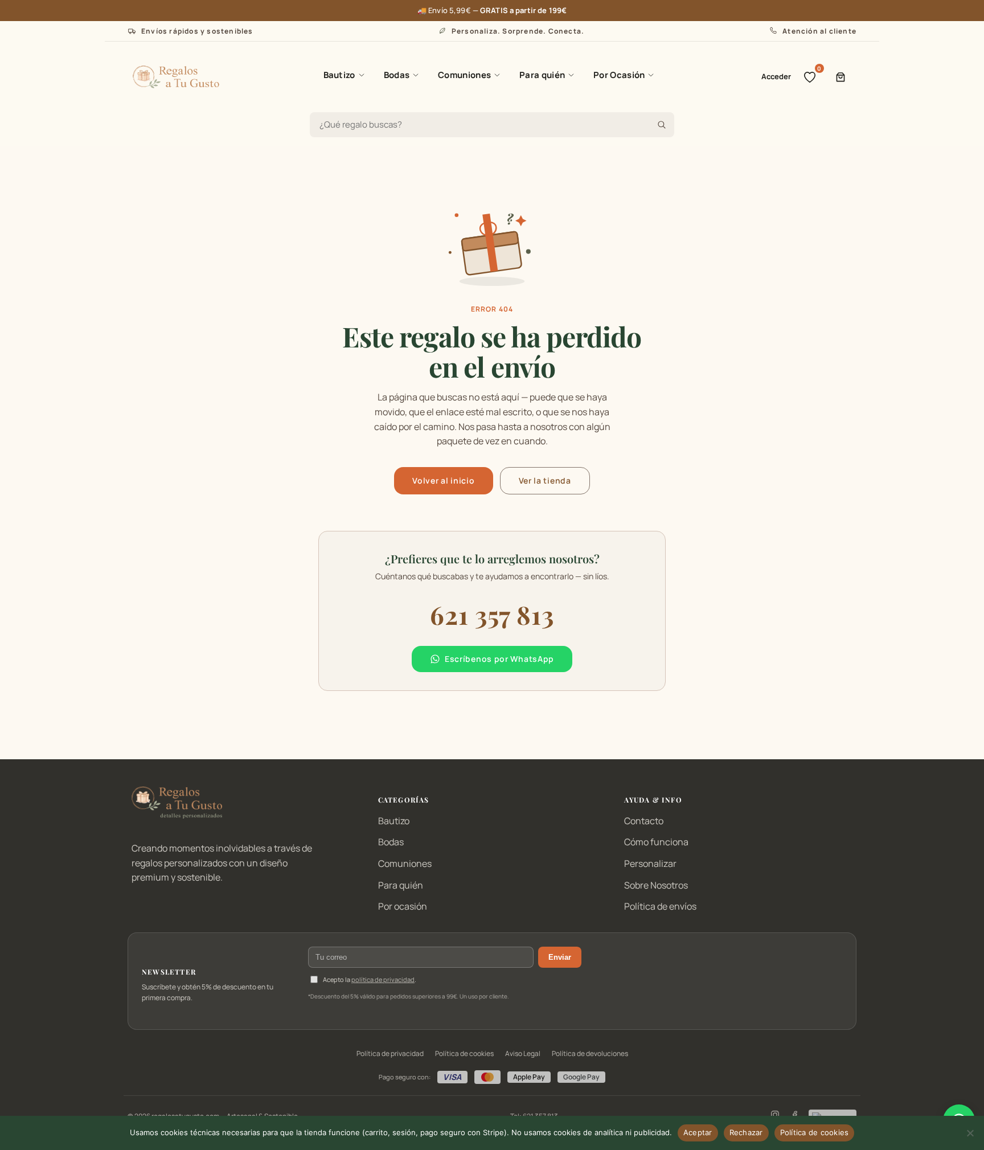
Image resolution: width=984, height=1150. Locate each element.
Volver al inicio (443, 480)
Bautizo (339, 75)
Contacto (643, 821)
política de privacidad (383, 979)
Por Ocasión (619, 75)
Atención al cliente (819, 31)
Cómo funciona (656, 842)
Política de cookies (464, 1053)
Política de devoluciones (590, 1053)
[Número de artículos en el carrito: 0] (840, 77)
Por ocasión (402, 906)
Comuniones (464, 75)
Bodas (397, 75)
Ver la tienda (545, 480)
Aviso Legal (522, 1053)
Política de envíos (660, 906)
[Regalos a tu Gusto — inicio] (176, 76)
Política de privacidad (390, 1053)
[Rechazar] (969, 1133)
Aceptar (697, 1132)
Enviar (559, 957)
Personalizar (650, 863)
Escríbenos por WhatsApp (499, 658)
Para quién (542, 75)
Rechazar (746, 1132)
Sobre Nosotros (656, 885)
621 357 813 (492, 614)
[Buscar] (661, 124)
